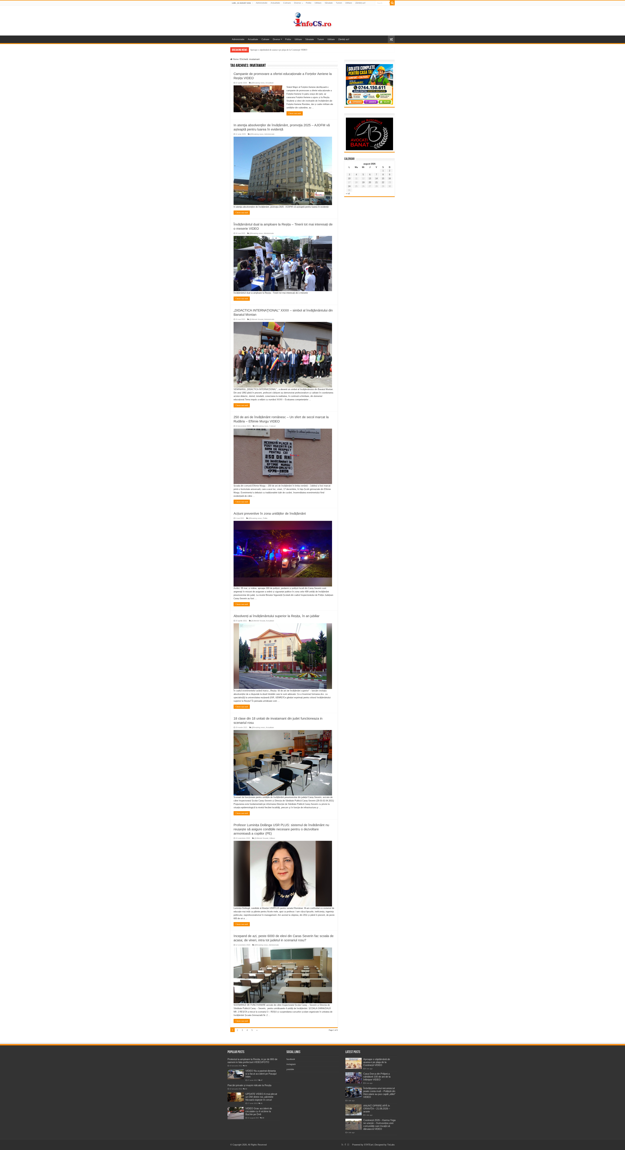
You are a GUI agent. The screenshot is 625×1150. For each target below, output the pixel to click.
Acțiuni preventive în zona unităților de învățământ (270, 513)
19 (363, 182)
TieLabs (391, 1144)
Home (235, 59)
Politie (308, 3)
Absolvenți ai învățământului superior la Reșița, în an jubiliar (276, 616)
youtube (290, 1069)
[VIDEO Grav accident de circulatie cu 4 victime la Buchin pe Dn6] (236, 1113)
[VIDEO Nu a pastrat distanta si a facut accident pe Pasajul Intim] (236, 1074)
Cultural (272, 426)
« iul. (348, 193)
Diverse (297, 3)
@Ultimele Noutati (256, 319)
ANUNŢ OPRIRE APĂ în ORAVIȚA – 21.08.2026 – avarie (376, 1108)
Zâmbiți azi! (360, 3)
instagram (291, 1064)
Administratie (261, 3)
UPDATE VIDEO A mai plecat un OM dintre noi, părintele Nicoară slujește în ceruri (261, 1096)
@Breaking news (258, 83)
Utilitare (318, 3)
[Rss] (342, 1145)
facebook (290, 1059)
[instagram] (348, 1145)
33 (246, 1089)
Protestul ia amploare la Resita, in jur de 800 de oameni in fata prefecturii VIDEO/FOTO (252, 1060)
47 (262, 1080)
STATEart (368, 1144)
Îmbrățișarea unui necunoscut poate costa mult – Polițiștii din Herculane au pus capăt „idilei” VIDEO (379, 1092)
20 (370, 182)
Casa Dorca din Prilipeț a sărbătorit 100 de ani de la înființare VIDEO (376, 1076)
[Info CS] (312, 20)
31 (262, 1103)
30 (263, 1118)
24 (349, 186)
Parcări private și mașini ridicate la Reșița (249, 1085)
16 (390, 178)
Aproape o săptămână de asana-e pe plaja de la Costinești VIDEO (278, 50)
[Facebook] (345, 1145)
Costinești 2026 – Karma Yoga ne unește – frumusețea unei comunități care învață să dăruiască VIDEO (379, 1124)
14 (376, 178)
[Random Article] (391, 39)
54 (246, 1066)
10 (349, 178)
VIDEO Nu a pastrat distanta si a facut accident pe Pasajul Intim (260, 1073)
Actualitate (275, 3)
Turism (339, 3)
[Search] (392, 2)
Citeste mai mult (294, 113)
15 (383, 178)
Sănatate (329, 3)
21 (376, 182)
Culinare (287, 3)
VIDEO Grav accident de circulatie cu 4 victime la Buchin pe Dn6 (258, 1111)
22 (383, 182)
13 (370, 178)
